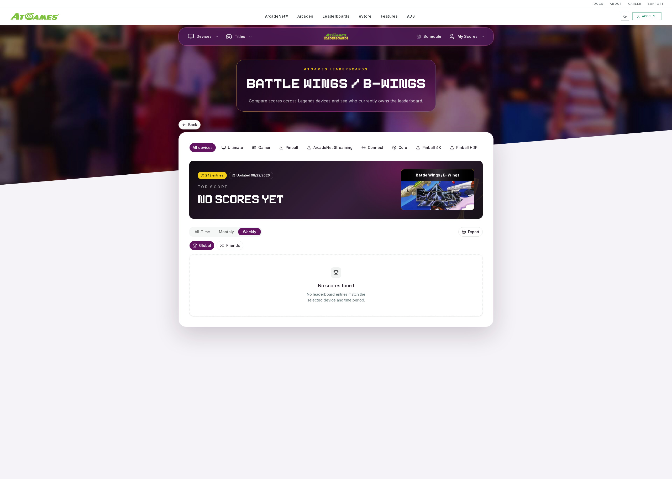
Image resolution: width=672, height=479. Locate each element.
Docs (598, 4)
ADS (411, 16)
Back (192, 124)
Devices (204, 36)
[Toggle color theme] (625, 16)
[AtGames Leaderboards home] (336, 36)
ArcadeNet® (276, 16)
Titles (240, 36)
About (616, 4)
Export (473, 232)
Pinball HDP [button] (466, 147)
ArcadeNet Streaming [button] (333, 147)
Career (635, 4)
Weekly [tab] (249, 232)
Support (656, 4)
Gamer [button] (264, 147)
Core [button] (402, 147)
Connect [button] (375, 147)
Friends (233, 245)
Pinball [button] (292, 147)
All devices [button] (203, 147)
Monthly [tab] (226, 232)
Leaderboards (336, 16)
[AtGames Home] (34, 16)
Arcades (305, 16)
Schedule (432, 36)
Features (389, 16)
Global (205, 245)
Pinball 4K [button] (431, 147)
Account (649, 16)
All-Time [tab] (202, 232)
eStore (365, 16)
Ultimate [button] (235, 147)
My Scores (467, 36)
